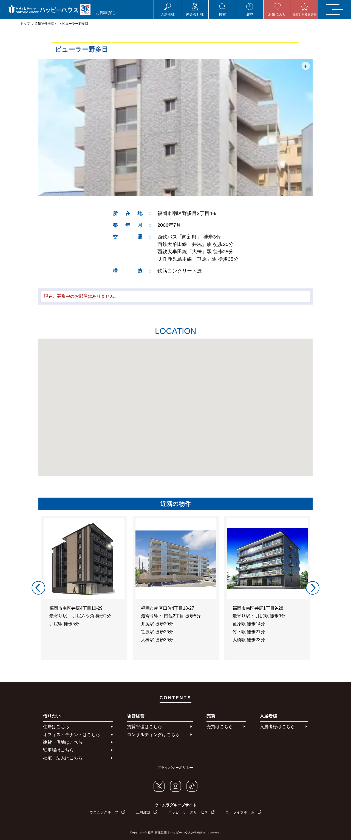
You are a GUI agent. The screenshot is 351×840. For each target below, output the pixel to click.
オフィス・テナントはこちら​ (71, 734)
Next (312, 588)
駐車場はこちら (58, 750)
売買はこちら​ (219, 726)
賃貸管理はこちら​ (144, 726)
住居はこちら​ (56, 726)
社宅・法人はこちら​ (63, 758)
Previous (38, 588)
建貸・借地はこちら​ (63, 742)
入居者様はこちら (277, 726)
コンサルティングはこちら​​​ (153, 734)
